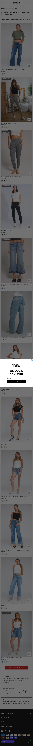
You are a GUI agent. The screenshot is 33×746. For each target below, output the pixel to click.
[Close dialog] (32, 360)
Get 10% (16, 381)
